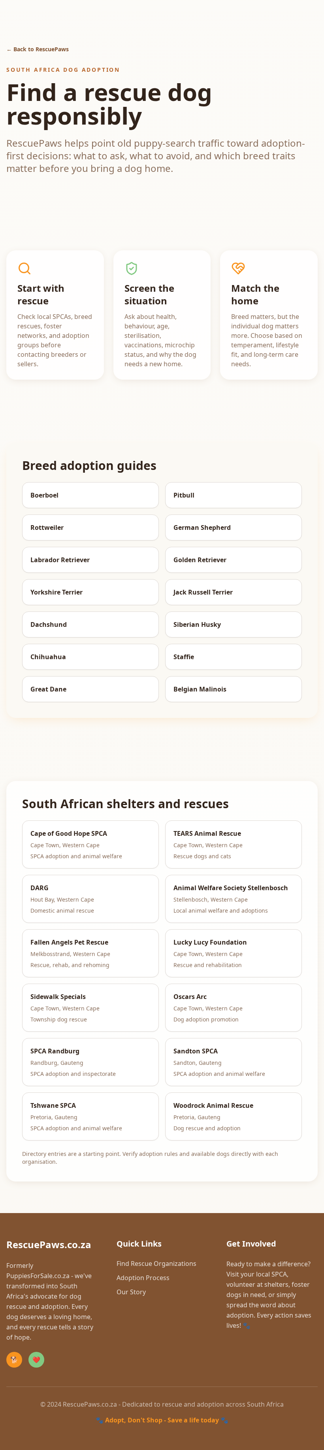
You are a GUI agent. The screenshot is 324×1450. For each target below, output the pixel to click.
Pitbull (183, 495)
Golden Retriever (199, 559)
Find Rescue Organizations (156, 1263)
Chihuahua (48, 656)
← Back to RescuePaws (37, 49)
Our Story (131, 1292)
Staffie (183, 656)
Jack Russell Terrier (203, 592)
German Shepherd (202, 527)
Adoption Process (143, 1277)
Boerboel (44, 495)
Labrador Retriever (60, 559)
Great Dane (48, 689)
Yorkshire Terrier (56, 592)
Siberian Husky (197, 624)
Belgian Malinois (199, 689)
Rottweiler (47, 527)
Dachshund (48, 624)
